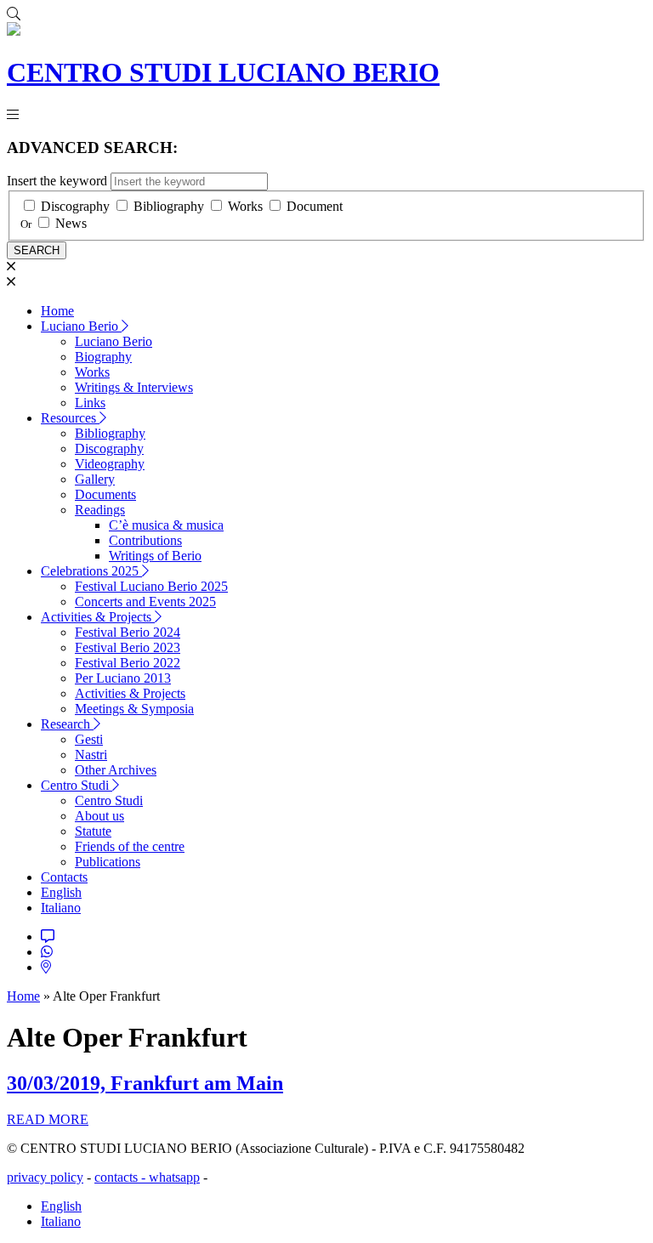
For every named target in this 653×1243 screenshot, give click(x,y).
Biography (103, 356)
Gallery (95, 479)
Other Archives (115, 770)
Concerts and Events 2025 (145, 601)
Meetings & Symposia (134, 708)
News (71, 223)
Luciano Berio (81, 326)
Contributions (145, 540)
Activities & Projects (98, 617)
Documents (105, 494)
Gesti (89, 739)
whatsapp (174, 1177)
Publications (107, 861)
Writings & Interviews (134, 387)
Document (315, 206)
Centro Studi (76, 785)
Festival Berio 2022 (127, 663)
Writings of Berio (155, 555)
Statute (93, 831)
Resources (70, 418)
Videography (110, 464)
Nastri (91, 754)
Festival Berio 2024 (127, 632)
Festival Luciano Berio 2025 (151, 586)
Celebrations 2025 (91, 571)
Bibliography (168, 206)
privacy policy (45, 1177)
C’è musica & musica (166, 525)
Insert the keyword (57, 180)
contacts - (121, 1177)
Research (67, 724)
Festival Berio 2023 (127, 647)
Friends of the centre (130, 846)
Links (90, 402)
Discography (75, 206)
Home (57, 311)
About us (99, 816)
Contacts (64, 877)
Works (245, 206)
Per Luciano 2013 (123, 678)
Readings (100, 509)
